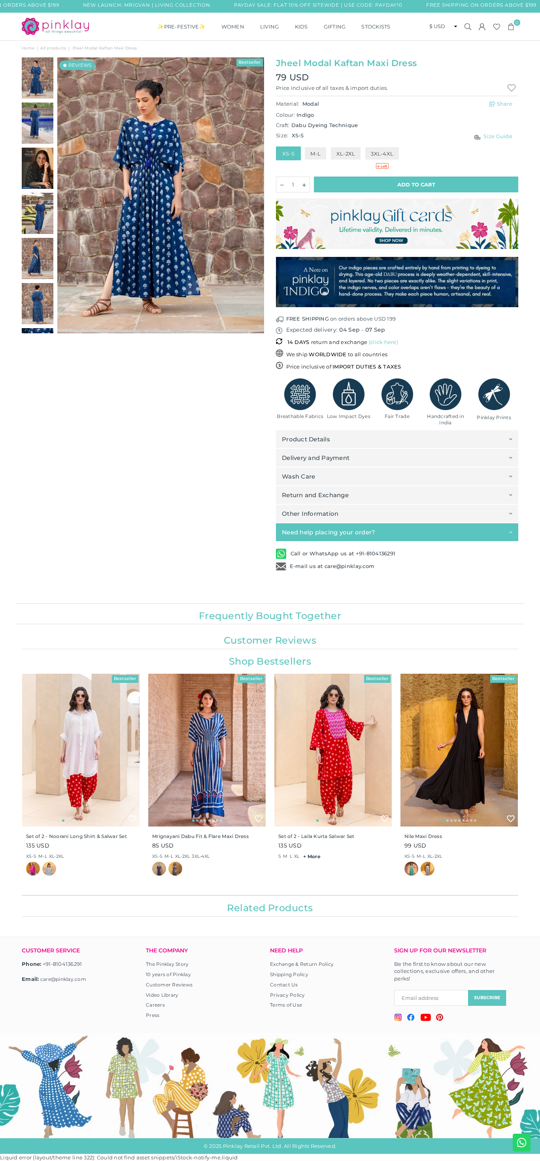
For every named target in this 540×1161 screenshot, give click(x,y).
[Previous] (68, 195)
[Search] (468, 26)
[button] (511, 26)
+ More (312, 856)
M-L (315, 153)
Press (152, 1015)
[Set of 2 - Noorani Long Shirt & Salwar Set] (81, 750)
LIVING (269, 26)
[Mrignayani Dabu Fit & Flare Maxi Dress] (207, 750)
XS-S (288, 153)
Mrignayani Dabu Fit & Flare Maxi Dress (200, 836)
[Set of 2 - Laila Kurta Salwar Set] (333, 750)
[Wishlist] (496, 26)
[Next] (253, 195)
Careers (155, 1005)
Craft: (317, 125)
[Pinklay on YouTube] (425, 1018)
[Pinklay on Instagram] (398, 1018)
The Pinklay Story (167, 964)
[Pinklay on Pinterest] (439, 1018)
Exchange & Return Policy (302, 964)
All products (53, 48)
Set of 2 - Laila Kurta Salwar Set (316, 836)
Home (28, 48)
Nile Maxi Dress (423, 836)
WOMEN (232, 26)
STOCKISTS (375, 26)
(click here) (383, 342)
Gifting (335, 26)
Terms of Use (286, 1005)
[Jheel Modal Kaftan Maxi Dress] (37, 168)
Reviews (79, 65)
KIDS (301, 26)
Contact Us (284, 985)
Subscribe (487, 997)
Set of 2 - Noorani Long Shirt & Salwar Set (76, 836)
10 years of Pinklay (168, 974)
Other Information (310, 513)
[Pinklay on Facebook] (410, 1018)
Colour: (295, 115)
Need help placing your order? (329, 532)
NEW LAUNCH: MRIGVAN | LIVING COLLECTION (134, 5)
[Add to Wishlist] (132, 818)
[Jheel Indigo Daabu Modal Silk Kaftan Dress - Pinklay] (37, 78)
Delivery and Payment (315, 458)
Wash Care (298, 476)
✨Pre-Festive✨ (181, 26)
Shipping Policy (289, 974)
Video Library (162, 995)
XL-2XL (345, 153)
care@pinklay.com (63, 979)
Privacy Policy (287, 995)
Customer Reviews (169, 985)
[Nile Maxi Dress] (459, 750)
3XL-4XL (382, 153)
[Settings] (482, 26)
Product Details (306, 439)
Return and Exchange (315, 495)
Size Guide (497, 136)
